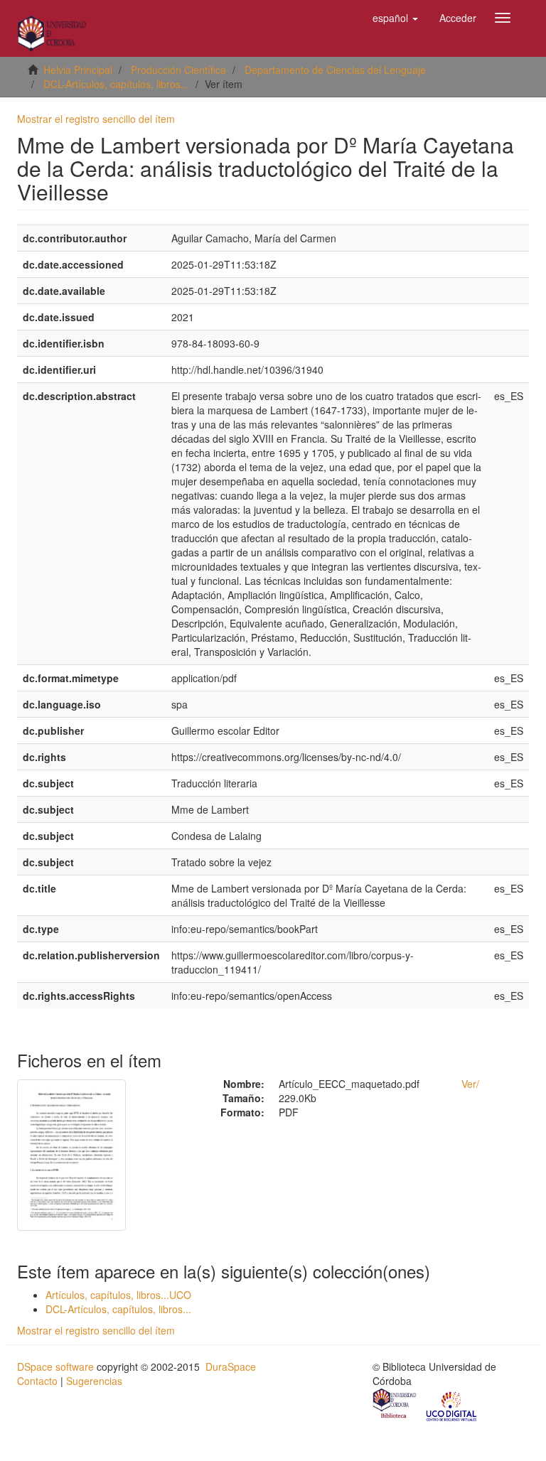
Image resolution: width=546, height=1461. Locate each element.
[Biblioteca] (395, 1405)
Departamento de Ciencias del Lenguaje (335, 70)
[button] (395, 18)
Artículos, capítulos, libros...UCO (118, 1295)
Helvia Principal (77, 70)
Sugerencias (94, 1381)
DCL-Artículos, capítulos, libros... (116, 84)
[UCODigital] (452, 1405)
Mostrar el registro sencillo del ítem (96, 119)
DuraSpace (230, 1366)
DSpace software (55, 1366)
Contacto (37, 1381)
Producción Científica (178, 70)
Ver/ (470, 1084)
